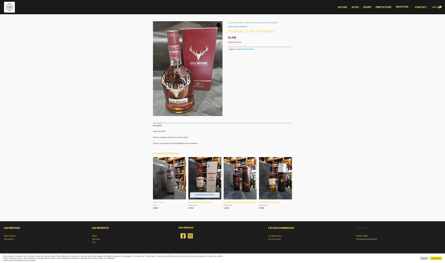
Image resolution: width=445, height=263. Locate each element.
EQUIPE (367, 7)
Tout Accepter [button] (436, 258)
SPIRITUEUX (239, 23)
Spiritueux (96, 239)
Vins (93, 242)
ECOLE (355, 7)
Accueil (231, 23)
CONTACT (421, 7)
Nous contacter (10, 236)
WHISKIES (249, 23)
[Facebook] (183, 236)
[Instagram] (190, 236)
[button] (219, 25)
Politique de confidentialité (366, 239)
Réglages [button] (424, 258)
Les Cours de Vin (274, 239)
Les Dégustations (275, 236)
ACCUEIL (342, 7)
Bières (94, 236)
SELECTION (402, 6)
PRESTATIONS (383, 7)
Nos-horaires (9, 239)
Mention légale (362, 236)
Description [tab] (157, 125)
